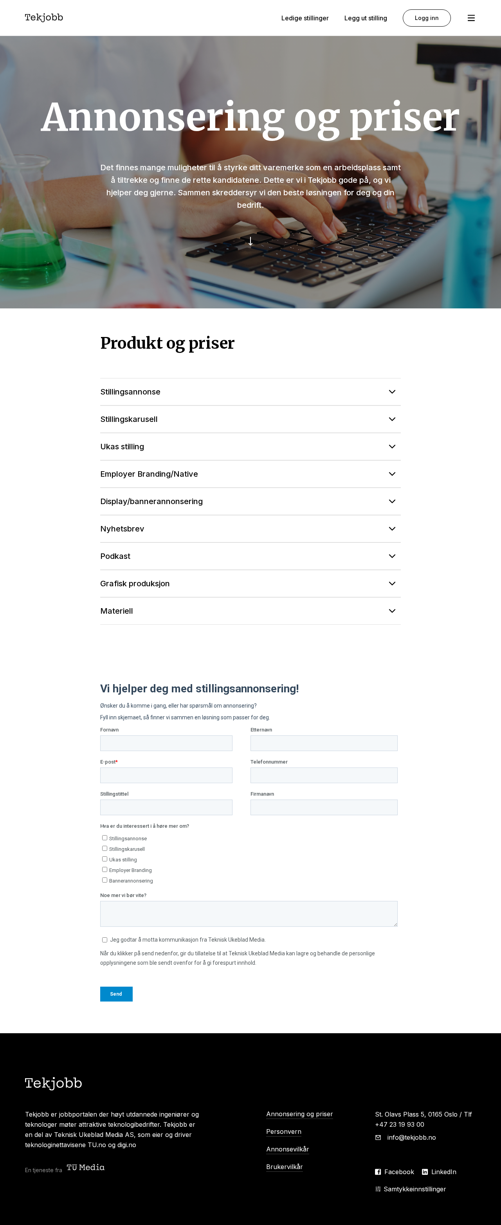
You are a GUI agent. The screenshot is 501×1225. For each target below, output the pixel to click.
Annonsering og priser (299, 1114)
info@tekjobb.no (411, 1137)
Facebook (399, 1172)
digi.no (126, 1145)
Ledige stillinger (305, 18)
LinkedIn (443, 1172)
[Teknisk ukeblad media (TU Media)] (86, 1168)
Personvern (283, 1131)
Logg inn (427, 17)
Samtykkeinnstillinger (415, 1189)
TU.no (97, 1145)
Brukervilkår (284, 1167)
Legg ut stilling (365, 18)
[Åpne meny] (471, 18)
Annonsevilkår (287, 1149)
